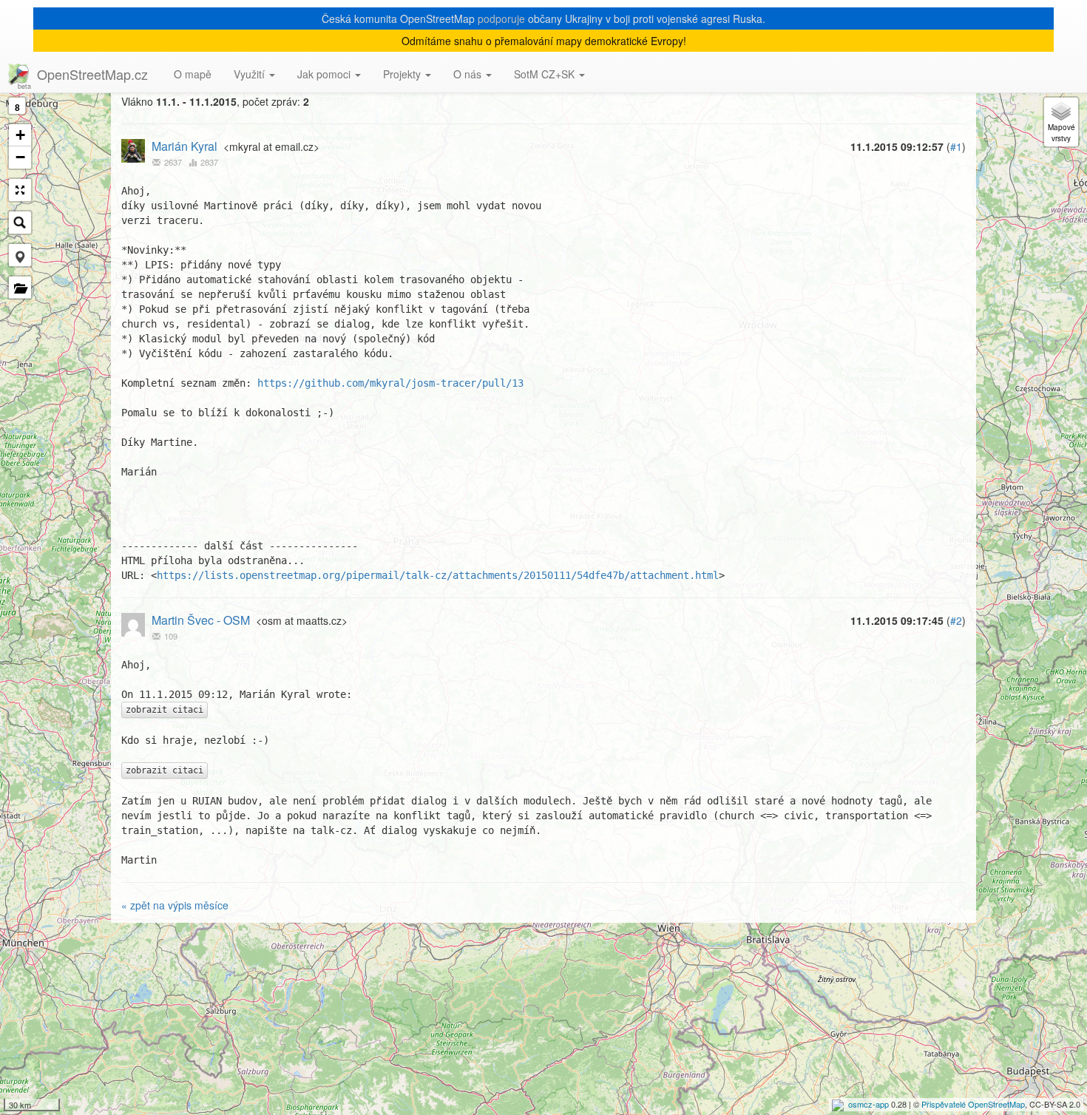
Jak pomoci (325, 74)
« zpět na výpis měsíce (174, 905)
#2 (956, 620)
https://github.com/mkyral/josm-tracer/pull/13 (390, 383)
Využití (251, 74)
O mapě (192, 74)
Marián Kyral (184, 146)
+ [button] (20, 135)
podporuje (501, 18)
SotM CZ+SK (546, 74)
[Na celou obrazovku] (20, 190)
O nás (468, 74)
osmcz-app (868, 1104)
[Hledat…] (20, 222)
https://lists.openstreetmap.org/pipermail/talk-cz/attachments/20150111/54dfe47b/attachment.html (438, 575)
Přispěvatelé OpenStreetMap (973, 1104)
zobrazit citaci (164, 710)
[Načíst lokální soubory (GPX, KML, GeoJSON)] (20, 288)
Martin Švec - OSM (201, 619)
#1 (956, 146)
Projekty (403, 74)
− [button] (20, 157)
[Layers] (1061, 122)
